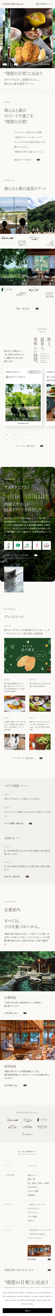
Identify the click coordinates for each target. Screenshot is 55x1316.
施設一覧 (31, 1179)
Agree (27, 1311)
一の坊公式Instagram (36, 1234)
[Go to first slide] (16, 64)
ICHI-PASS (32, 1187)
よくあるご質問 (33, 1191)
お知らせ (31, 1221)
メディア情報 (32, 1216)
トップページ (32, 1166)
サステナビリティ (33, 1209)
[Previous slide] (5, 64)
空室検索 (31, 1195)
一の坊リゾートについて (37, 1205)
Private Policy (27, 1304)
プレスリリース (33, 1213)
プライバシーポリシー (35, 1238)
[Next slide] (15, 434)
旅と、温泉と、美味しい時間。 (39, 1183)
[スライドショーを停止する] (10, 64)
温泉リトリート (33, 1175)
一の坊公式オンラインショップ (39, 1230)
